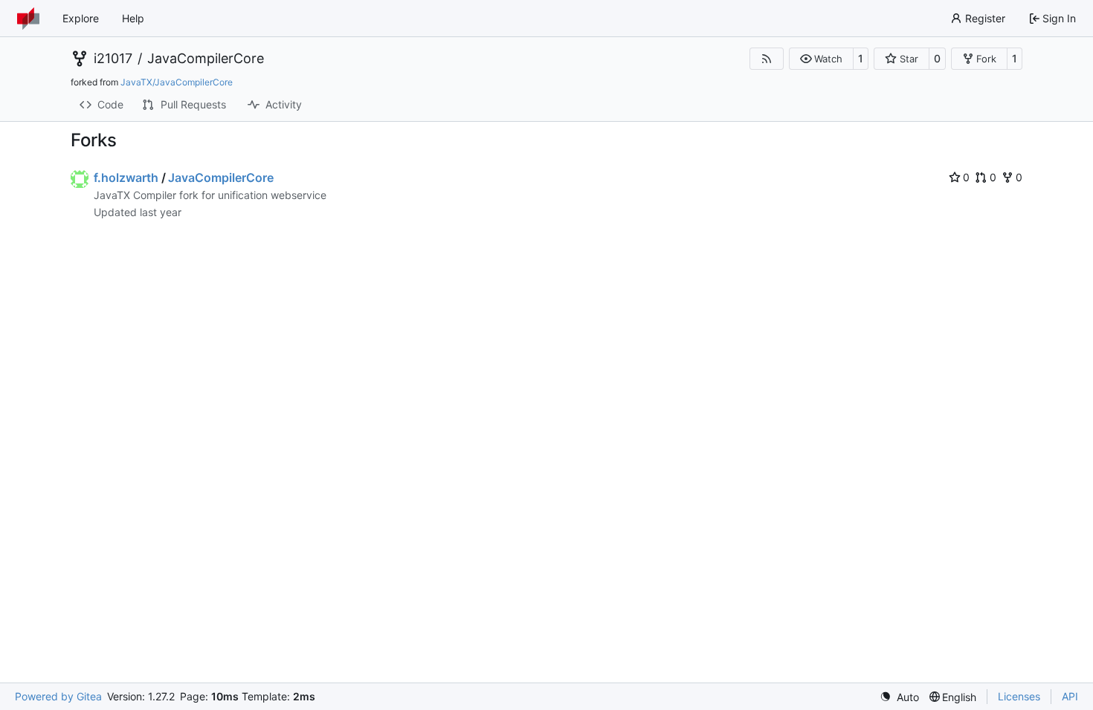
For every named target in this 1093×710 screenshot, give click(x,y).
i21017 (113, 58)
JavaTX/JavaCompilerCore (176, 82)
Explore (80, 18)
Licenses (1019, 696)
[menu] (899, 697)
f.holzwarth (126, 177)
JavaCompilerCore (205, 58)
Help (133, 18)
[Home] (28, 18)
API (1070, 696)
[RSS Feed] (766, 59)
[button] (821, 59)
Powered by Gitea (58, 696)
